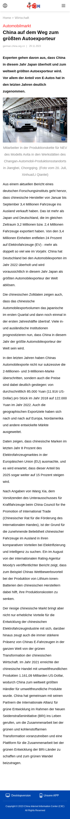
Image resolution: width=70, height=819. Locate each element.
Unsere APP (51, 795)
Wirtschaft (22, 18)
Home (7, 18)
